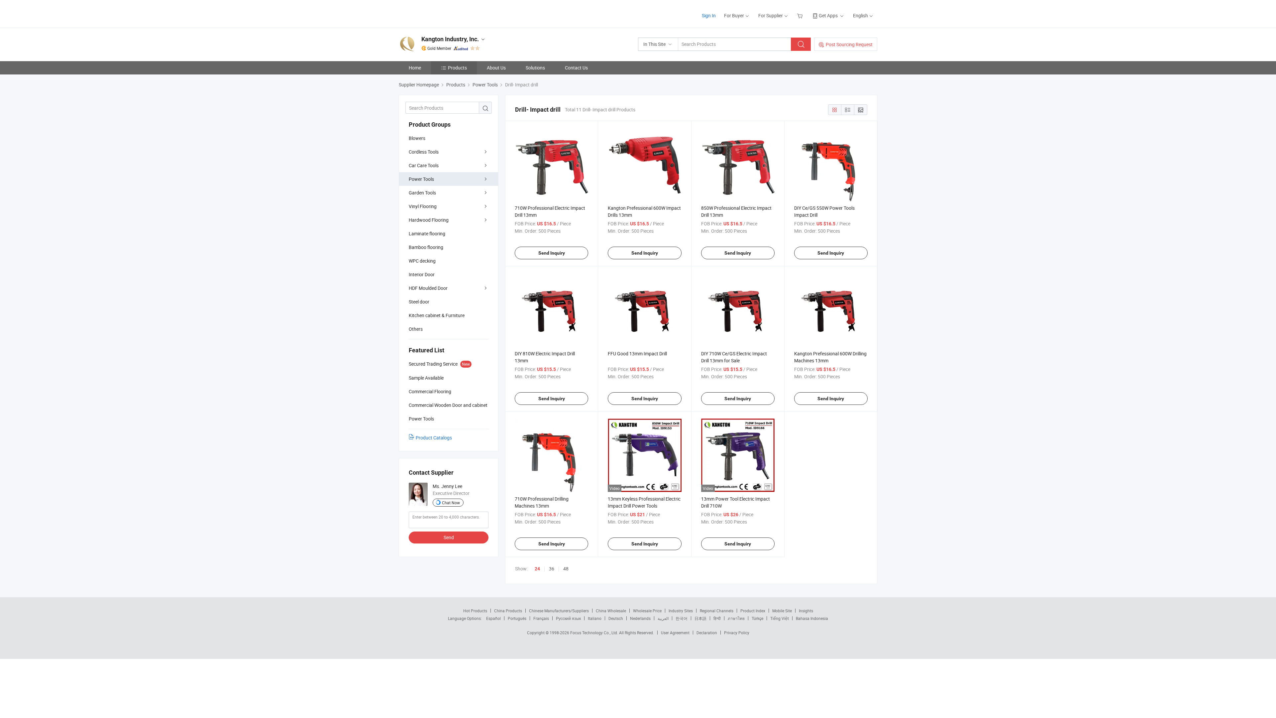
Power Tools (421, 179)
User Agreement (675, 632)
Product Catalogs (434, 437)
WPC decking (422, 261)
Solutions (535, 67)
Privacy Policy (736, 632)
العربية (663, 618)
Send (449, 537)
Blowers (417, 138)
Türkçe (757, 618)
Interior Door (422, 274)
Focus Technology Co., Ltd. (594, 632)
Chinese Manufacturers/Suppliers (559, 610)
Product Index (752, 610)
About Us (496, 67)
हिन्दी (717, 618)
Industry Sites (681, 610)
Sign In (709, 15)
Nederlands (640, 618)
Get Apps (828, 15)
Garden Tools (422, 192)
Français (541, 618)
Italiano (594, 618)
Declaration (706, 632)
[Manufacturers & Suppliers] (441, 13)
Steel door (419, 302)
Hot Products (475, 610)
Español (493, 618)
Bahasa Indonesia (812, 618)
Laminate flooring (427, 233)
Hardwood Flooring (429, 220)
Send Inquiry (551, 253)
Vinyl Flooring (423, 206)
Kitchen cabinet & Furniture (437, 315)
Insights (806, 610)
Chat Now (451, 502)
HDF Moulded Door (428, 288)
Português (517, 618)
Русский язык (568, 618)
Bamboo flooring (426, 247)
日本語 (700, 618)
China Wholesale (611, 610)
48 (566, 568)
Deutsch (615, 618)
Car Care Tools (424, 165)
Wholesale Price (647, 610)
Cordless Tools (424, 152)
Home (415, 67)
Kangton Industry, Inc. (450, 39)
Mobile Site (782, 610)
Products (457, 67)
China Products (508, 610)
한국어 (682, 618)
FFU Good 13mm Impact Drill (637, 353)
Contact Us (576, 67)
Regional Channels (716, 610)
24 (537, 568)
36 (551, 568)
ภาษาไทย (736, 618)
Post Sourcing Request (849, 44)
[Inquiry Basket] (800, 15)
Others (416, 329)
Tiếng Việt (779, 618)
